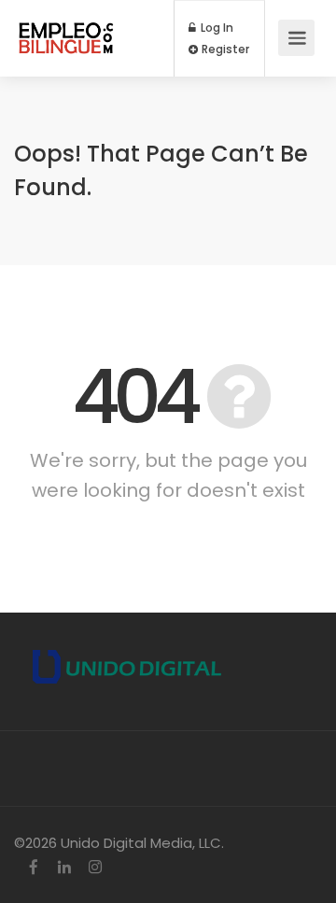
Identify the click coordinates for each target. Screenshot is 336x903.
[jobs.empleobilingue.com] (66, 28)
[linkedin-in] (64, 868)
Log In (215, 28)
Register (224, 49)
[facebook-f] (33, 868)
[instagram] (94, 868)
